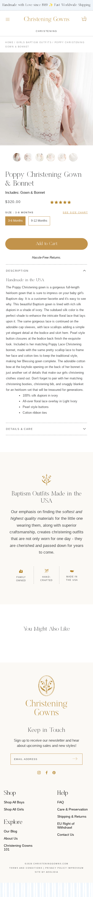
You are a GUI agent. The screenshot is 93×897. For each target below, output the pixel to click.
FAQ (60, 802)
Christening (46, 31)
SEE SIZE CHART (75, 212)
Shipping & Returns (71, 816)
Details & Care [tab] (19, 429)
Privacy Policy (56, 868)
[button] (61, 202)
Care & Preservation (72, 809)
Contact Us (65, 834)
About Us (11, 838)
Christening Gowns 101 (18, 847)
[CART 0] (84, 19)
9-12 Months (39, 220)
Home (9, 42)
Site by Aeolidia (46, 872)
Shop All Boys (14, 802)
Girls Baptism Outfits (34, 42)
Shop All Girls (14, 809)
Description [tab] (17, 270)
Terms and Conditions (25, 868)
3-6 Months (15, 220)
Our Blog (10, 831)
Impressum (76, 868)
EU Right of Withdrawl (65, 825)
